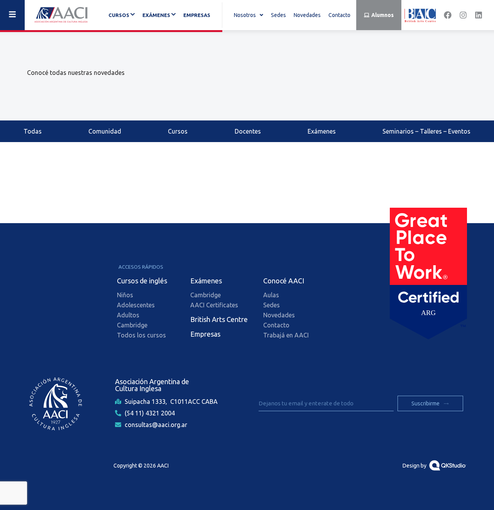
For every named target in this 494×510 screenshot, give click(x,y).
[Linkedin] (478, 15)
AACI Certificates (214, 305)
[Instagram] (463, 15)
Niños (125, 295)
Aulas (271, 295)
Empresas (196, 15)
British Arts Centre (219, 319)
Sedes (278, 15)
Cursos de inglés (142, 281)
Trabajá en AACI (286, 335)
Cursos (178, 131)
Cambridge (132, 325)
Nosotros (245, 15)
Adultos (128, 315)
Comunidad (104, 131)
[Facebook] (447, 15)
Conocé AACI (283, 281)
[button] (248, 15)
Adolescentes (136, 305)
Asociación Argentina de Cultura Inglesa (152, 385)
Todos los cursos (141, 335)
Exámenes (322, 131)
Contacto (339, 15)
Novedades (307, 15)
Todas (33, 131)
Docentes (248, 131)
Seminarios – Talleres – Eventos (426, 131)
